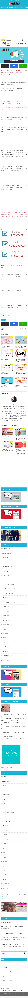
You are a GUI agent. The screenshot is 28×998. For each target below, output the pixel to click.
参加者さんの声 (6, 629)
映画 (3, 637)
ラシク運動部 (5, 615)
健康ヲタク (5, 624)
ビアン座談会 (5, 597)
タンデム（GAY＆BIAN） (8, 584)
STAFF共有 (5, 548)
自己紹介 (4, 651)
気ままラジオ (5, 646)
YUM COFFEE (6, 553)
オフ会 (4, 571)
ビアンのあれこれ (7, 593)
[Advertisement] (14, 25)
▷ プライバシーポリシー (7, 980)
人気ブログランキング (6, 913)
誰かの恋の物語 (6, 655)
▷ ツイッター (4, 976)
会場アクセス (5, 620)
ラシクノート (5, 611)
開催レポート (5, 660)
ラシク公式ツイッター (6, 767)
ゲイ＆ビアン (5, 575)
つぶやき (5, 562)
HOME (3, 988)
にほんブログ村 (5, 898)
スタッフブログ (6, 580)
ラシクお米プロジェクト (8, 602)
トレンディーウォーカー (8, 588)
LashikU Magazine (11, 993)
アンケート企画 (6, 566)
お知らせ (3, 40)
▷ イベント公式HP (18, 7)
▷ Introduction (10, 7)
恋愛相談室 (5, 633)
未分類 (3, 642)
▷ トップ (3, 7)
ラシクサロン (5, 606)
